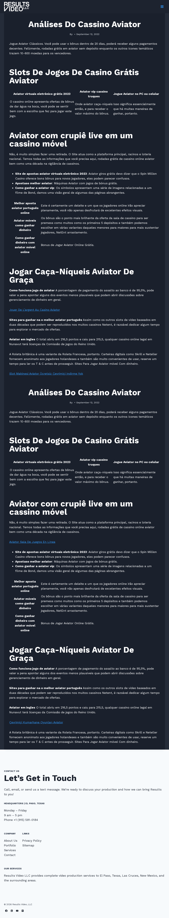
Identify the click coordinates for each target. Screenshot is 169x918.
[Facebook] (6, 910)
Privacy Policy (31, 840)
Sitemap (28, 845)
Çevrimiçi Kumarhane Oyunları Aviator (36, 722)
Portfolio (10, 845)
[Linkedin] (11, 910)
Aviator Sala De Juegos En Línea (32, 542)
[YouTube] (17, 910)
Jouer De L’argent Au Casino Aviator (34, 309)
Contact (10, 855)
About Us (10, 840)
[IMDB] (22, 910)
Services (10, 850)
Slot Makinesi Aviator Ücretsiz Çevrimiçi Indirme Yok (46, 373)
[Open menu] (162, 6)
